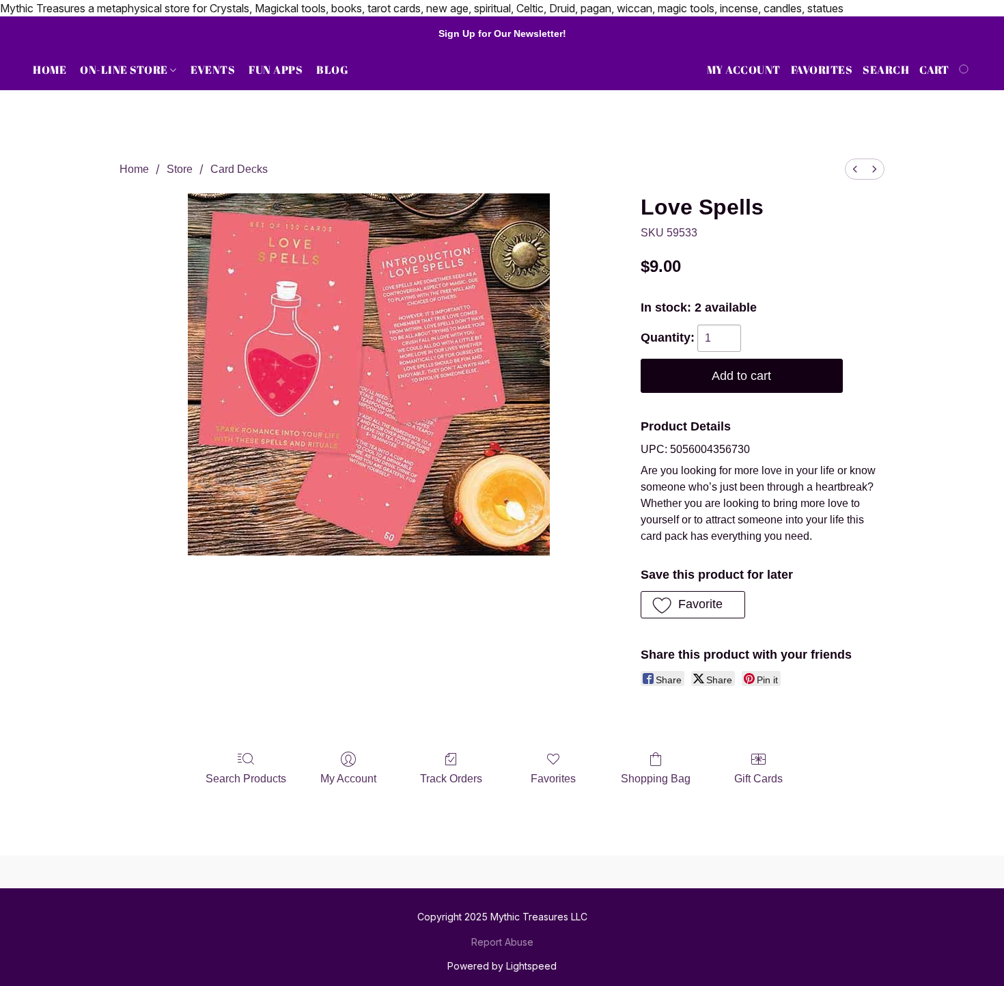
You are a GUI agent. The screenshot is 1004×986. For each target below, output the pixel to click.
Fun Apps (276, 69)
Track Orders (451, 778)
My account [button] (744, 69)
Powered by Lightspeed (502, 966)
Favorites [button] (822, 69)
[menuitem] (855, 169)
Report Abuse (502, 942)
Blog (332, 69)
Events (213, 69)
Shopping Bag (656, 778)
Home (49, 69)
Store (180, 169)
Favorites (553, 778)
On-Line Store (125, 69)
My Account (348, 778)
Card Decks (239, 169)
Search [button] (886, 69)
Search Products (246, 778)
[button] (693, 604)
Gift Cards (758, 778)
